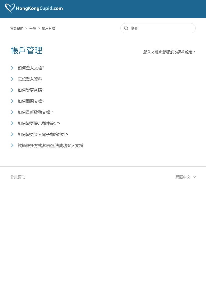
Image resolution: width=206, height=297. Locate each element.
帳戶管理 (48, 28)
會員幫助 (16, 28)
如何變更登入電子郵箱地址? (43, 134)
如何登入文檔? (31, 68)
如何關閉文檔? (31, 101)
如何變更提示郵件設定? (39, 123)
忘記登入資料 (30, 79)
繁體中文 (183, 177)
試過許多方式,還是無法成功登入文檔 (50, 145)
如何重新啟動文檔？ (36, 112)
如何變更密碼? (31, 90)
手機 (32, 28)
